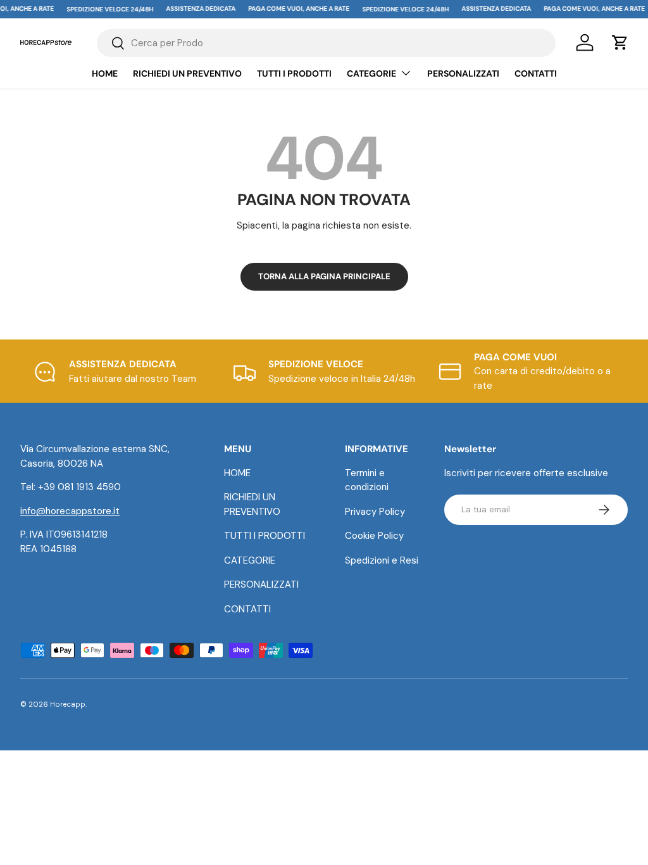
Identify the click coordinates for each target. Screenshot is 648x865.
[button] (620, 42)
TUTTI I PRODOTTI (294, 73)
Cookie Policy (374, 535)
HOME (105, 73)
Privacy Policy (375, 511)
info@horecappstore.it (70, 511)
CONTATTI (535, 73)
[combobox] (326, 43)
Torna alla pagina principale (324, 276)
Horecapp (67, 704)
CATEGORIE (249, 560)
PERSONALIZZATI (463, 73)
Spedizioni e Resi (381, 560)
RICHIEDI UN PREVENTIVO (187, 73)
